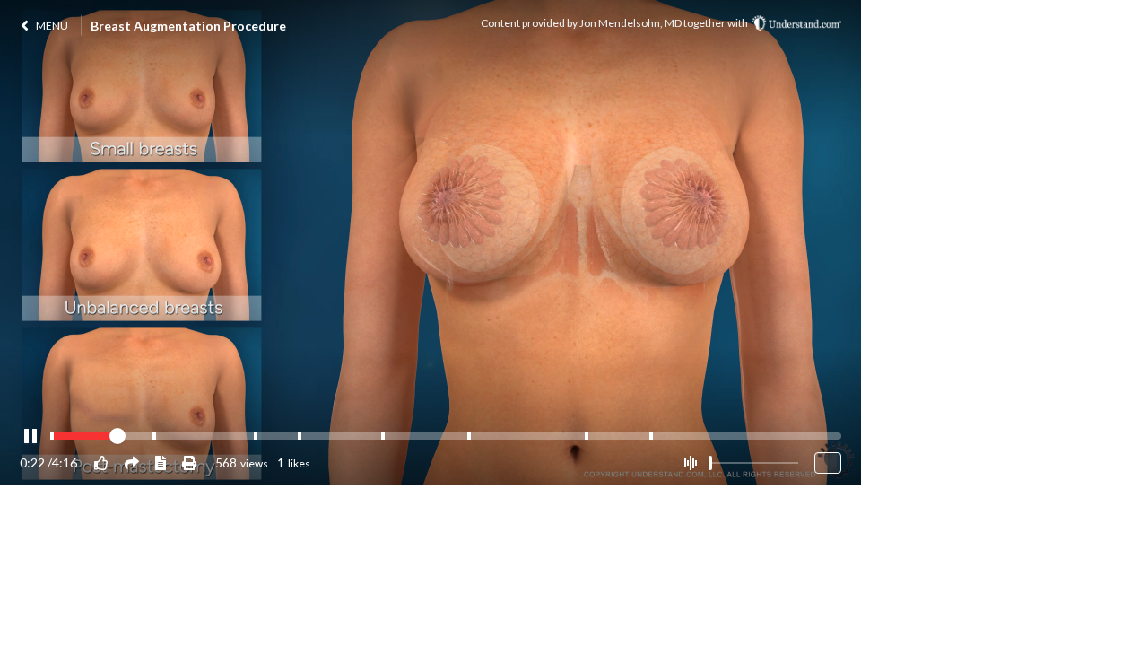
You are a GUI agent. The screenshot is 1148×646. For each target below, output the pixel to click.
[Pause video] (30, 437)
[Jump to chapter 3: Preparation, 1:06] (255, 436)
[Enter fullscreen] (827, 463)
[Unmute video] (690, 463)
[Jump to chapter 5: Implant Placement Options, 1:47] (383, 436)
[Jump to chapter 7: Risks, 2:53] (586, 436)
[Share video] (132, 463)
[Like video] (101, 463)
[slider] (710, 463)
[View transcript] (160, 463)
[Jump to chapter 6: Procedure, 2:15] (469, 436)
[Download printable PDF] (189, 463)
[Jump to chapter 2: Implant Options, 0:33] (154, 436)
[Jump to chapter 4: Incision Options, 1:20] (299, 436)
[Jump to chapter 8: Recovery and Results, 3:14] (651, 436)
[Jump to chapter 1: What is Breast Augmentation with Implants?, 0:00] (52, 436)
